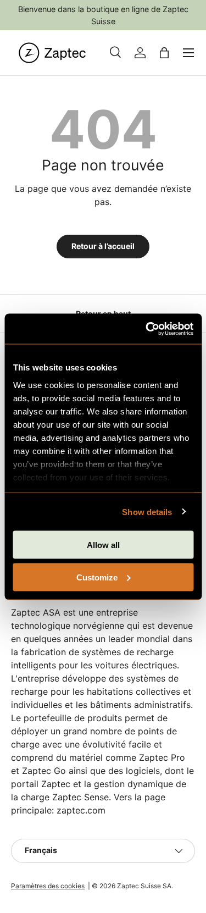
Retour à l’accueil (103, 246)
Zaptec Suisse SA (144, 886)
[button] (164, 53)
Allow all (103, 545)
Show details (147, 511)
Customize (97, 577)
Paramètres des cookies (48, 886)
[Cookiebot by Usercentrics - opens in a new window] (146, 329)
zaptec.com (81, 810)
